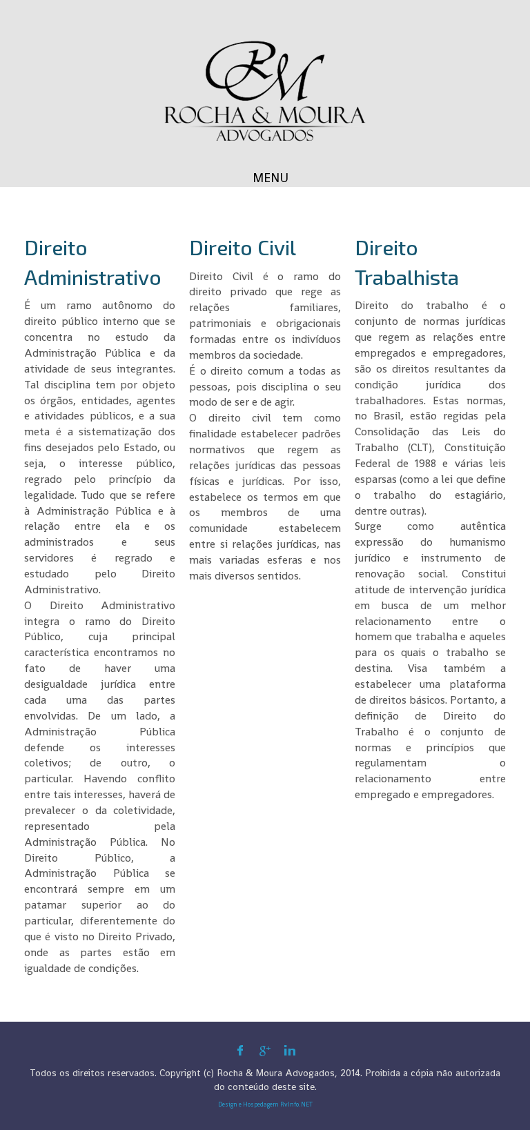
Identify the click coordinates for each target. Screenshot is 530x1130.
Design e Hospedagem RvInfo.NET (265, 1104)
